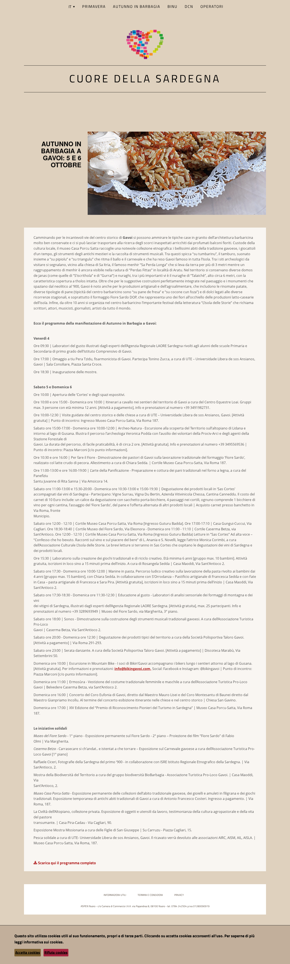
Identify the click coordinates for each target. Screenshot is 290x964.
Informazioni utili (115, 895)
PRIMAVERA (94, 6)
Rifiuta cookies (56, 952)
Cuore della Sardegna (145, 78)
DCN (189, 6)
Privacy (179, 895)
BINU (172, 6)
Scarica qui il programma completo (66, 863)
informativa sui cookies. (44, 942)
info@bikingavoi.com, (132, 668)
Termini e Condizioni (150, 895)
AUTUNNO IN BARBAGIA (136, 6)
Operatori (211, 6)
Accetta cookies (27, 952)
